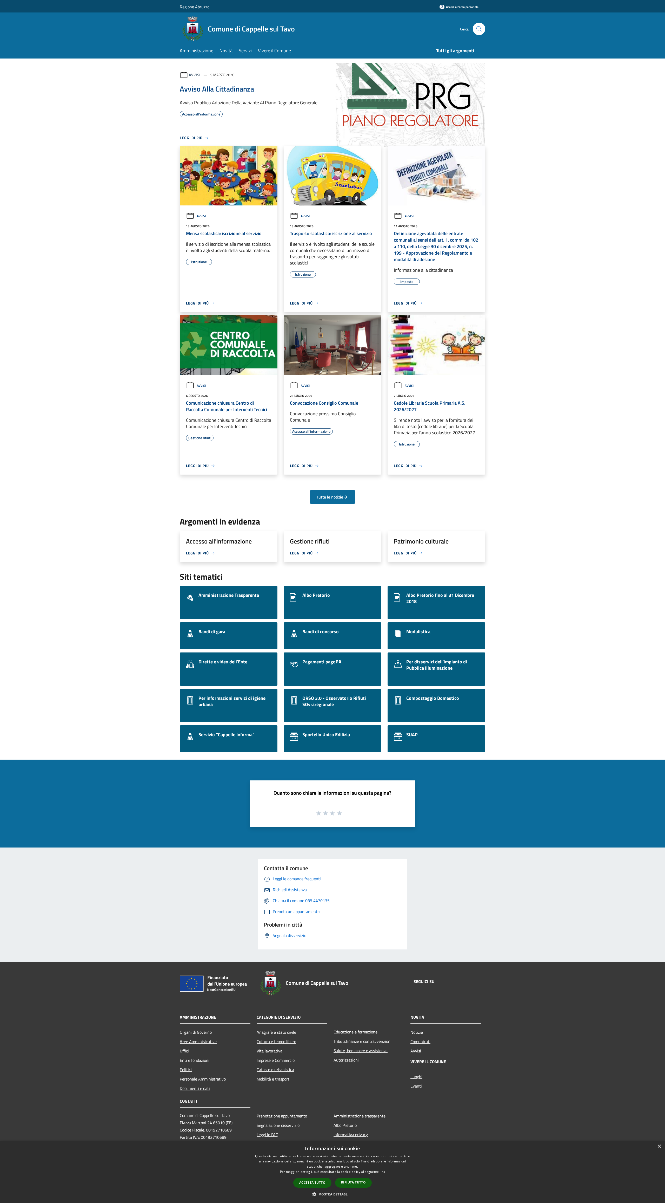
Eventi (416, 1086)
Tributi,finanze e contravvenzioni (362, 1041)
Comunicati (420, 1041)
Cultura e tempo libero (276, 1041)
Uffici (184, 1051)
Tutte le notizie (330, 497)
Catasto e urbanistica (275, 1069)
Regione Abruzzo (194, 7)
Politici (186, 1069)
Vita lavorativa (269, 1051)
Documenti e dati (195, 1088)
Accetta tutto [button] (312, 1182)
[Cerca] (479, 29)
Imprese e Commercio (276, 1060)
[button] (332, 1194)
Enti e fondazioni (194, 1060)
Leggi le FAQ (267, 1134)
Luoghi (416, 1076)
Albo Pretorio (345, 1125)
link (382, 1171)
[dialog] (332, 1172)
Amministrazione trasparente (359, 1116)
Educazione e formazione (355, 1032)
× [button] (659, 1146)
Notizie (416, 1032)
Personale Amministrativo (203, 1079)
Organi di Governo (196, 1032)
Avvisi (195, 74)
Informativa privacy (351, 1134)
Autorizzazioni (346, 1060)
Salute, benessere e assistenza (361, 1050)
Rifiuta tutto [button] (353, 1182)
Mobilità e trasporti (273, 1079)
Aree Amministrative (198, 1041)
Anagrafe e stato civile (276, 1032)
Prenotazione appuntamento (282, 1116)
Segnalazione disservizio (278, 1125)
